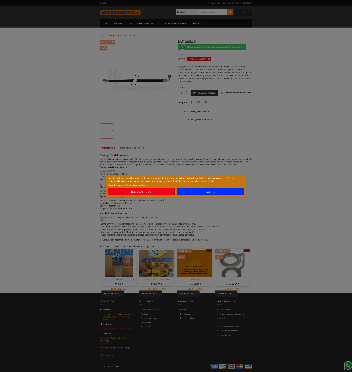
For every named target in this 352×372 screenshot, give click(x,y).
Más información (116, 185)
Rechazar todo (141, 191)
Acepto (210, 191)
